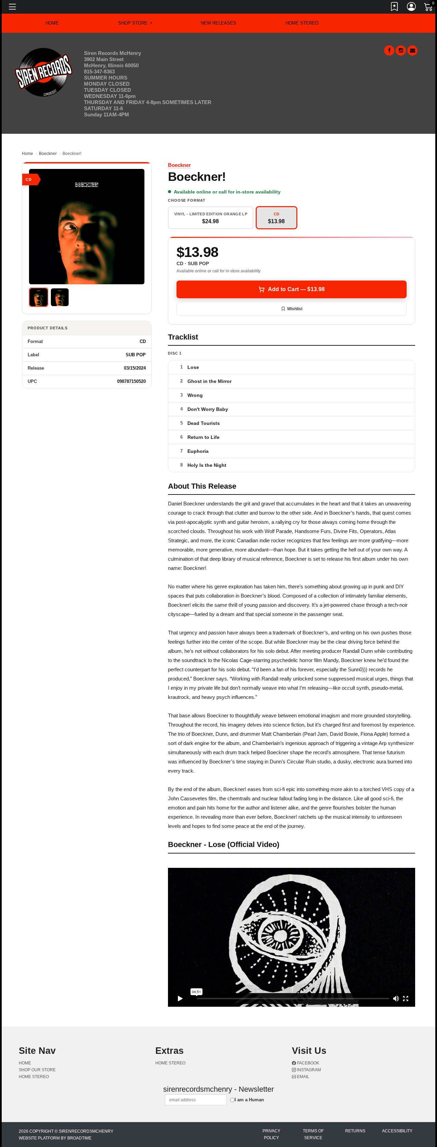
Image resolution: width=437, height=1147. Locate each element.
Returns (355, 1131)
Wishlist (294, 308)
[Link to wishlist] (394, 8)
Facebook (307, 1063)
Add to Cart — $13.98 (296, 289)
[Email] (412, 50)
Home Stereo (302, 23)
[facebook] (389, 50)
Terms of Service (313, 1134)
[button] (135, 23)
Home (27, 153)
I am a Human (249, 1099)
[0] (428, 8)
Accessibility (397, 1131)
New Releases (218, 23)
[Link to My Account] (412, 8)
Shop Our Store (37, 1069)
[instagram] (401, 50)
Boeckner (48, 153)
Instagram (308, 1069)
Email (302, 1076)
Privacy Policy (271, 1134)
